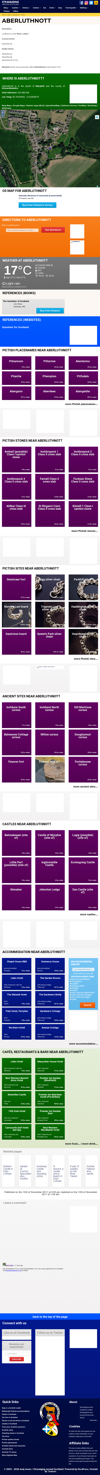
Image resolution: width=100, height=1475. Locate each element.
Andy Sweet (25, 1469)
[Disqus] (33, 1233)
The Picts (5, 1436)
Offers (15, 11)
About (73, 1402)
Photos (7, 11)
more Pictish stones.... (84, 531)
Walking (83, 8)
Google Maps (19, 105)
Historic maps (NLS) (35, 105)
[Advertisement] (85, 423)
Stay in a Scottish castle (11, 1408)
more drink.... (90, 1143)
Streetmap (92, 105)
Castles (15, 8)
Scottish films (7, 1449)
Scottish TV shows (9, 1452)
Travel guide (70, 8)
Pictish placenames (9, 1443)
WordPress (83, 1469)
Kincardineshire (10, 88)
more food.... (72, 1143)
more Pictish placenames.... (81, 404)
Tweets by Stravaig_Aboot (44, 1338)
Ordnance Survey (69, 105)
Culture (36, 8)
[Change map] (97, 117)
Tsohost (52, 1471)
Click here (79, 1436)
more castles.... (89, 914)
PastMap (82, 105)
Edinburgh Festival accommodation (15, 1411)
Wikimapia (6, 108)
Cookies (74, 1426)
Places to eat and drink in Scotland (15, 1421)
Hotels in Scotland (9, 1414)
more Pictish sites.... (86, 658)
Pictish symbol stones (10, 1439)
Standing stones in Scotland (13, 1433)
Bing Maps (7, 105)
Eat (44, 8)
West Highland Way (9, 1455)
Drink (51, 8)
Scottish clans (7, 1430)
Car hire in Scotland (9, 1417)
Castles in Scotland (9, 1424)
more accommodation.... (83, 1043)
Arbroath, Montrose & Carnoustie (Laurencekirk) (40, 196)
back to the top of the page (50, 1316)
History (25, 8)
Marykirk (40, 86)
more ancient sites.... (85, 786)
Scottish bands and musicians (13, 1446)
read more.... (94, 1420)
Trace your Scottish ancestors (13, 1427)
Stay (60, 8)
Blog (6, 8)
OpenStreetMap (53, 105)
